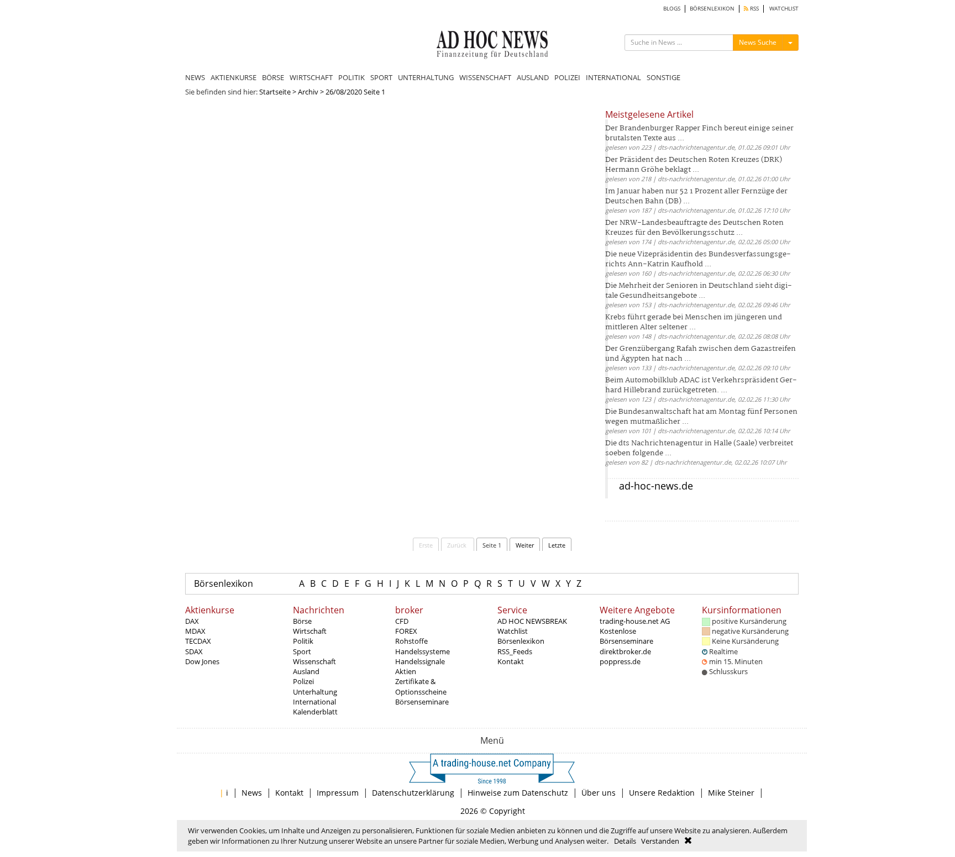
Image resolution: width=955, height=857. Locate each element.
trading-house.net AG (635, 621)
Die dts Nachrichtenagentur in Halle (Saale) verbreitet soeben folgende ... (699, 448)
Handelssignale (420, 661)
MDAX (195, 631)
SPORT (381, 77)
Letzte (556, 545)
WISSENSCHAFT (485, 77)
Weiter (525, 545)
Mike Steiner (731, 792)
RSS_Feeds (514, 651)
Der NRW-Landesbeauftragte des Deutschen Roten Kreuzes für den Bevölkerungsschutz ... (694, 228)
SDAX (194, 651)
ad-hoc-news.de (656, 485)
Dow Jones (202, 661)
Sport (302, 651)
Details (625, 841)
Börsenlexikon (223, 583)
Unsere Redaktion (662, 792)
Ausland (306, 671)
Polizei (303, 681)
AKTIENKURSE (233, 77)
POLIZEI (567, 77)
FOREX (406, 631)
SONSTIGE (663, 77)
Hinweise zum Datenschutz (518, 792)
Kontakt (510, 661)
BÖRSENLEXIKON (712, 8)
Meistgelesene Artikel (649, 114)
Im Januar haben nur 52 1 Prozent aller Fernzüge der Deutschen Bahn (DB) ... (696, 196)
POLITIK (351, 77)
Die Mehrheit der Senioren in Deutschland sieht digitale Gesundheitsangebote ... (698, 291)
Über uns (598, 792)
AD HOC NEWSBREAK (532, 621)
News (252, 792)
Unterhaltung (315, 692)
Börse (302, 621)
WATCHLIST (784, 8)
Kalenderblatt (315, 712)
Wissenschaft (314, 661)
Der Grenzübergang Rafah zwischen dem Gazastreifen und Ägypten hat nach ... (700, 354)
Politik (303, 641)
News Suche (757, 42)
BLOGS (671, 8)
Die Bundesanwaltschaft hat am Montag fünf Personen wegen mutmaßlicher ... (701, 417)
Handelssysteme (422, 651)
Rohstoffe (411, 641)
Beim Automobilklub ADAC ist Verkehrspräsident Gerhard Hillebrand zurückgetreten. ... (701, 385)
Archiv (308, 92)
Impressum (338, 792)
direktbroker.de (625, 651)
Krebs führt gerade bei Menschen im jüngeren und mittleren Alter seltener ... (693, 322)
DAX (192, 621)
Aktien (405, 671)
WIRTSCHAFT (311, 77)
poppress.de (620, 661)
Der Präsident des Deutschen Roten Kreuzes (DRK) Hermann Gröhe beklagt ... (693, 165)
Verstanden (660, 841)
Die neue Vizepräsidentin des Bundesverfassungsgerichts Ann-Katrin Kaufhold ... (698, 259)
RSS (753, 8)
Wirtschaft (310, 631)
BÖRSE (273, 77)
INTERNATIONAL (613, 77)
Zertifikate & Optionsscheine (421, 686)
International (314, 702)
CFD (401, 621)
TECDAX (198, 641)
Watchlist (512, 631)
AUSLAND (533, 77)
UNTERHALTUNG (426, 77)
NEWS (195, 77)
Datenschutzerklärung (413, 792)
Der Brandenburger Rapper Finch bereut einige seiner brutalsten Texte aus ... (699, 133)
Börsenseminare (422, 702)
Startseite (275, 92)
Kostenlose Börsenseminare (626, 636)
